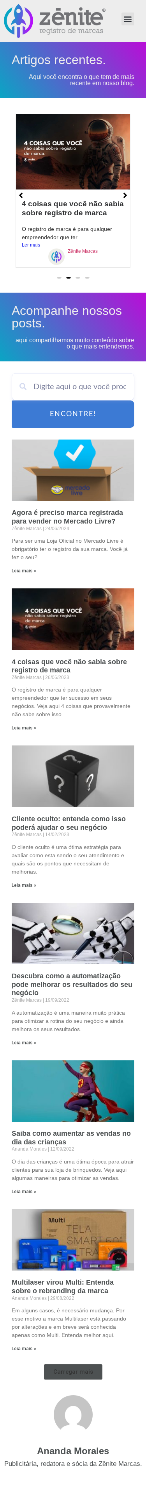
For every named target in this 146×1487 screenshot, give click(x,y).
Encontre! (73, 414)
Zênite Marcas (83, 251)
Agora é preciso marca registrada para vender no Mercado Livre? (67, 517)
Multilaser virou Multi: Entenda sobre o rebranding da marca (63, 1286)
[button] (127, 19)
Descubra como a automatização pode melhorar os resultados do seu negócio (72, 984)
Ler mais (31, 245)
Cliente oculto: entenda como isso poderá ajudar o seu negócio (69, 823)
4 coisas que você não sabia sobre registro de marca (69, 666)
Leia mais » (24, 571)
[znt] (56, 257)
